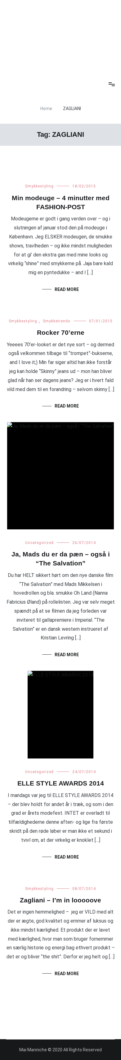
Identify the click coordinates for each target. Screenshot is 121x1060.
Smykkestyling (39, 186)
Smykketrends (56, 321)
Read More (67, 289)
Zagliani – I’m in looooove (60, 900)
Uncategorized (39, 543)
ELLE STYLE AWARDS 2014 (60, 783)
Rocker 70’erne (60, 332)
